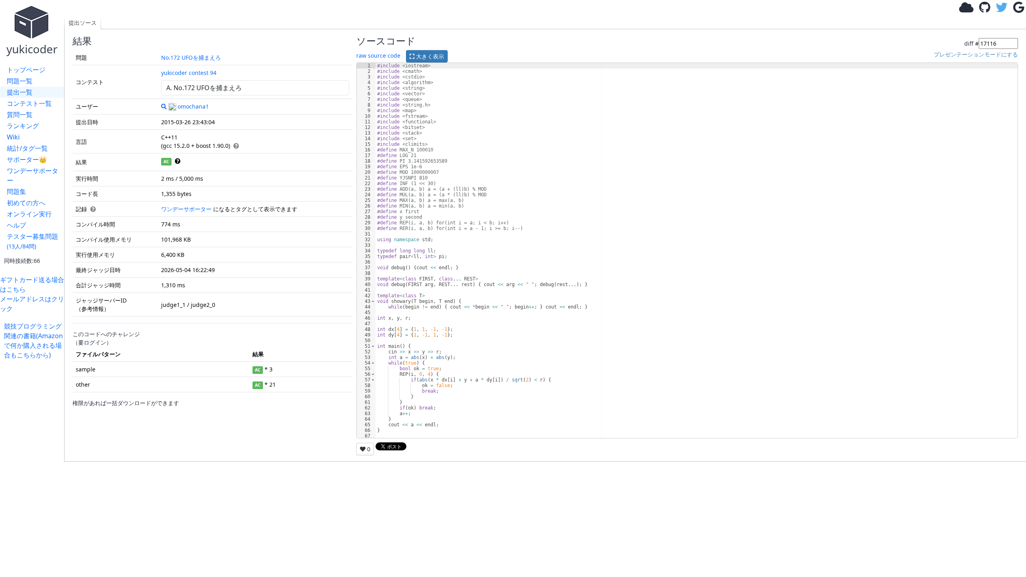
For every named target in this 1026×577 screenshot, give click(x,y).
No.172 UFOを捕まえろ (191, 57)
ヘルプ (16, 225)
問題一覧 (19, 81)
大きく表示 (429, 56)
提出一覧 (19, 92)
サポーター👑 (27, 159)
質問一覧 (19, 114)
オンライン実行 (29, 214)
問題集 (16, 191)
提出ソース (83, 22)
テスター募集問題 (32, 241)
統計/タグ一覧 (27, 148)
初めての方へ (26, 202)
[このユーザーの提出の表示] (164, 106)
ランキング (23, 125)
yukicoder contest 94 (188, 73)
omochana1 (193, 106)
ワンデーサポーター (32, 175)
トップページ (26, 69)
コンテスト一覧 (29, 103)
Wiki (13, 137)
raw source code (378, 55)
